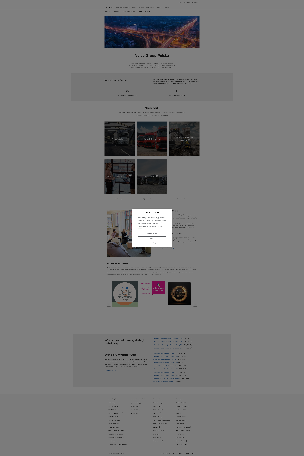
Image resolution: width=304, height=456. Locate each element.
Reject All (152, 238)
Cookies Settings (152, 242)
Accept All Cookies (152, 233)
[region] (152, 228)
